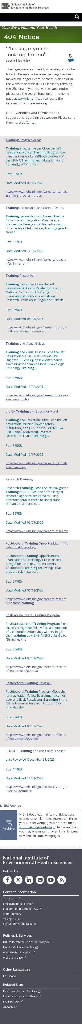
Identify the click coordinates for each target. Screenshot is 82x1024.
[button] (77, 17)
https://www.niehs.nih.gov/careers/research (37, 531)
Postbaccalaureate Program (33, 615)
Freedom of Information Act (20, 908)
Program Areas (23, 140)
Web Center (27, 122)
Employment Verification (18, 904)
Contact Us (10, 898)
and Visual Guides (25, 344)
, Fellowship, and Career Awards (35, 208)
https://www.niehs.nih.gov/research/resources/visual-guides (37, 397)
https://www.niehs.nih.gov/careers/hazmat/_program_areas (36, 194)
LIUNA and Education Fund (32, 411)
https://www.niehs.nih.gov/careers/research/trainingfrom (36, 262)
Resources (20, 276)
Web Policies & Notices (17, 952)
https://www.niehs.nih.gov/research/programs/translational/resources (37, 329)
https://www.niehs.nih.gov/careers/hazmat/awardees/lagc (36, 465)
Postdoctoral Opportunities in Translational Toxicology (37, 545)
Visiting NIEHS (11, 919)
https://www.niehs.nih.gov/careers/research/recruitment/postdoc (36, 737)
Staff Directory (12, 914)
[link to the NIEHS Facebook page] (7, 880)
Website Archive (13, 957)
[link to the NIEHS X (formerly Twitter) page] (18, 880)
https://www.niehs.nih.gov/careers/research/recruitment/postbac (36, 669)
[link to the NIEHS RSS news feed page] (61, 880)
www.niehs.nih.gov (31, 98)
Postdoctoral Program (28, 683)
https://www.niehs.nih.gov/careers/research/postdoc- (36, 601)
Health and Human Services (20, 991)
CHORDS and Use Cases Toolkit (35, 751)
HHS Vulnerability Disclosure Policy (24, 942)
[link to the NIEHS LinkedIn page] (29, 880)
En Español (10, 976)
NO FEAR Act (11, 1001)
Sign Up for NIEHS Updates (19, 923)
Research (19, 479)
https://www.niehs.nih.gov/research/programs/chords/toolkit (37, 789)
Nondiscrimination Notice (19, 947)
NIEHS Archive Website (35, 827)
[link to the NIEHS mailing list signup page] (40, 880)
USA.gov (8, 1006)
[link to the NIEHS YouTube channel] (51, 880)
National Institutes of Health (20, 996)
